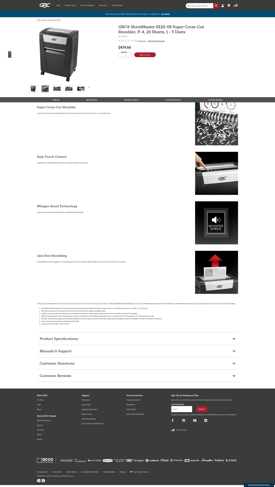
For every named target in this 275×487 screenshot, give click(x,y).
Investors (40, 430)
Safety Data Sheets (89, 419)
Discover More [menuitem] (70, 5)
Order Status (131, 409)
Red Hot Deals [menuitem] (117, 5)
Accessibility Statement (90, 472)
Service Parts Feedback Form (93, 423)
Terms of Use (57, 472)
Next (89, 87)
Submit (201, 409)
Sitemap (122, 472)
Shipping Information (90, 409)
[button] (137, 339)
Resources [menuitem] (103, 5)
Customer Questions (173, 100)
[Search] (216, 5)
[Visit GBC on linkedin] (209, 421)
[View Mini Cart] (229, 5)
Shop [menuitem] (58, 5)
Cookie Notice (71, 472)
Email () (177, 404)
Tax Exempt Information (135, 414)
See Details (165, 14)
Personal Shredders (55, 20)
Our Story (40, 400)
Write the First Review (156, 41)
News (39, 409)
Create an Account (133, 400)
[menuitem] (222, 5)
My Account (130, 405)
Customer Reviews (215, 100)
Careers (40, 425)
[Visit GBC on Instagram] (187, 421)
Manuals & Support (131, 100)
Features (56, 100)
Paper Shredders (42, 20)
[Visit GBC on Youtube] (198, 420)
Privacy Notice (230, 415)
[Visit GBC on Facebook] (176, 421)
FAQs (39, 405)
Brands (39, 439)
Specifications (91, 100)
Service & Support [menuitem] (87, 5)
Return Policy (87, 414)
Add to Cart (145, 55)
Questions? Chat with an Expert (259, 485)
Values (39, 435)
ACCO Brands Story (44, 420)
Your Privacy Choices (141, 472)
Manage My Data (109, 472)
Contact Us (86, 400)
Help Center (86, 405)
